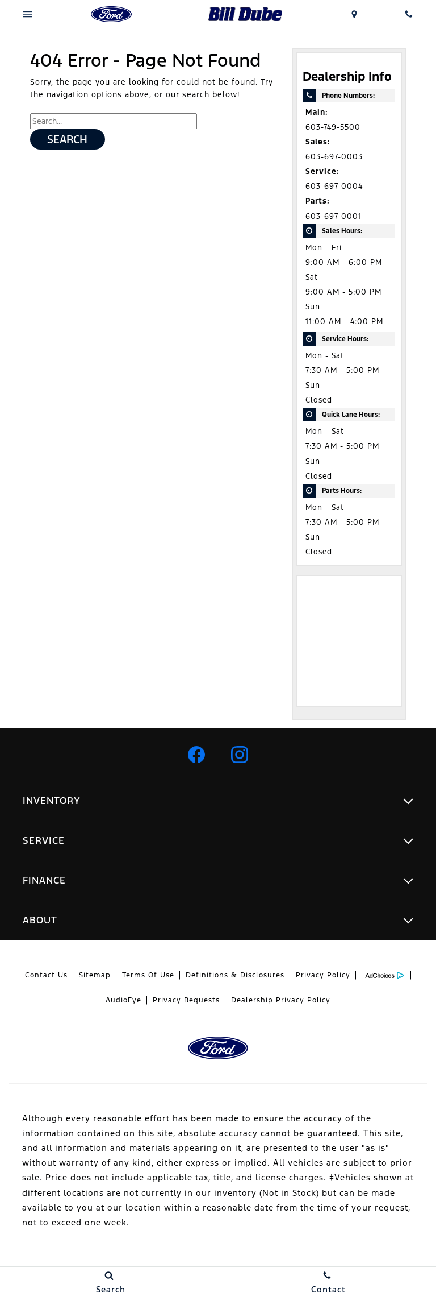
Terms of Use (148, 975)
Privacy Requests (186, 1000)
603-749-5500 (332, 127)
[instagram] (239, 754)
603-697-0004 (334, 186)
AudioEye (123, 1000)
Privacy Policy (323, 975)
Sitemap (95, 975)
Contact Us (46, 975)
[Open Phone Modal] (409, 14)
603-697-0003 (334, 156)
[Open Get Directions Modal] (354, 14)
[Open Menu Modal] (27, 14)
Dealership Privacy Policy (280, 1000)
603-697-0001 (333, 216)
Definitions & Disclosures (235, 975)
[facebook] (196, 754)
